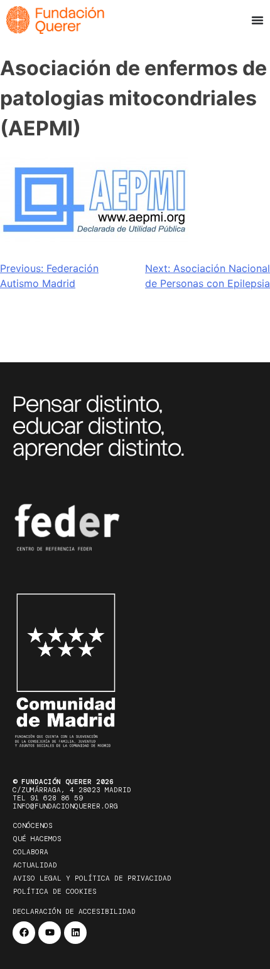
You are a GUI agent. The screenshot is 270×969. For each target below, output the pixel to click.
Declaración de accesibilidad (74, 911)
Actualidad (35, 865)
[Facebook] (24, 932)
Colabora (30, 851)
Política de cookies (55, 891)
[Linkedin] (75, 932)
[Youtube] (49, 932)
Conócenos (33, 825)
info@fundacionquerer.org (65, 806)
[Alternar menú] (257, 20)
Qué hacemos (37, 838)
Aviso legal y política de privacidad (92, 878)
